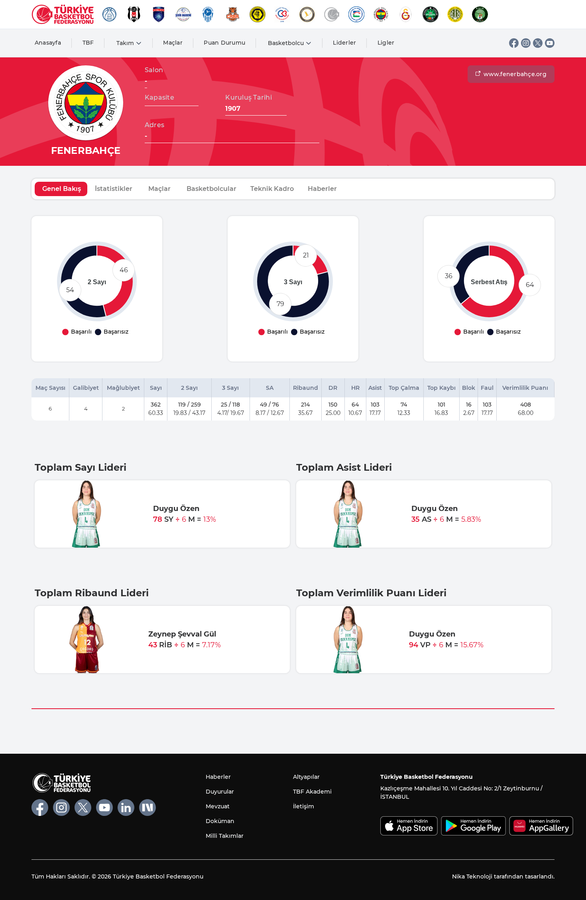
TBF (88, 42)
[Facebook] (514, 43)
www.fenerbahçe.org (515, 74)
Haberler (218, 776)
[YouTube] (550, 43)
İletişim (303, 806)
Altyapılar (306, 776)
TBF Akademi (312, 791)
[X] (538, 43)
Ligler (386, 42)
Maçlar (173, 42)
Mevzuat (218, 806)
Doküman (220, 821)
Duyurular (220, 791)
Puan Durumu (224, 42)
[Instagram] (526, 43)
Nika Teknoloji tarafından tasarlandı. (503, 876)
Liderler (344, 42)
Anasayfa (48, 42)
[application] (97, 281)
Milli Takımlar (225, 835)
